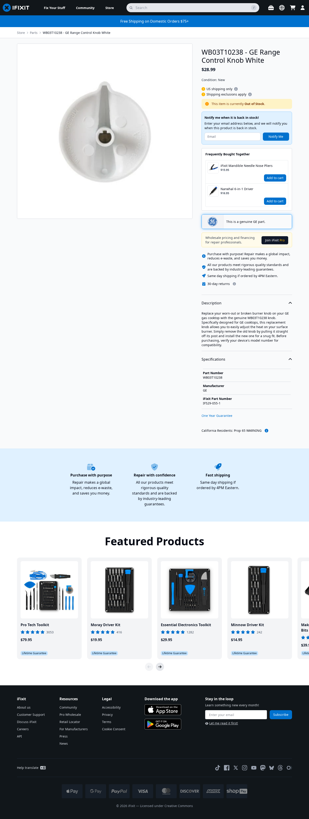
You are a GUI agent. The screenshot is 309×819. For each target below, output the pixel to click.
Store (21, 32)
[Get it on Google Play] (163, 724)
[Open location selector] (281, 7)
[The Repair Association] (289, 767)
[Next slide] (160, 667)
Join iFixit (275, 240)
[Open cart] (292, 7)
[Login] (302, 7)
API (19, 736)
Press (63, 736)
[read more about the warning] (266, 430)
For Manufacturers (73, 729)
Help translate (27, 767)
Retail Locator (69, 722)
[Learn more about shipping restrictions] (236, 89)
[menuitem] (54, 7)
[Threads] (280, 767)
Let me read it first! (223, 723)
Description (211, 303)
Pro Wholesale (70, 714)
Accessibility (111, 707)
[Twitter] (235, 767)
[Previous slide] (149, 667)
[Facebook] (226, 767)
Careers (23, 729)
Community (68, 707)
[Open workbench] (271, 7)
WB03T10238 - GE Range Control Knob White (76, 32)
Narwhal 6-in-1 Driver (237, 189)
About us (24, 707)
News (63, 743)
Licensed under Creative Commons (166, 806)
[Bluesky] (271, 767)
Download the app (161, 698)
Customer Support (31, 714)
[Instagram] (244, 767)
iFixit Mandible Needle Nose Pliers (247, 165)
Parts (34, 32)
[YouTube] (254, 767)
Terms (106, 722)
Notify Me (276, 136)
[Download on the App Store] (163, 709)
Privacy (107, 714)
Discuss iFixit (26, 722)
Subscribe (280, 714)
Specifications (213, 359)
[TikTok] (217, 767)
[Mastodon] (263, 767)
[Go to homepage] (18, 8)
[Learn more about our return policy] (234, 283)
